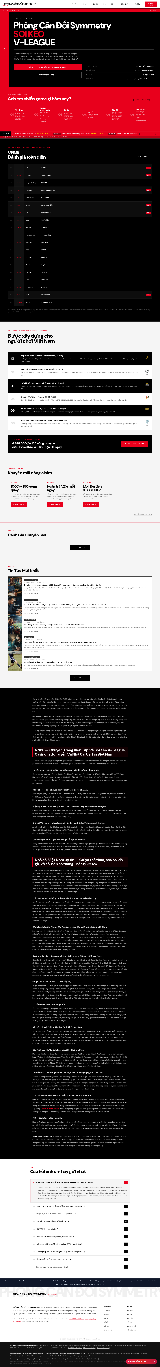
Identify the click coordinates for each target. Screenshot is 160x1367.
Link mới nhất (131, 1326)
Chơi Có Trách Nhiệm (50, 1108)
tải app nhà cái (62, 1284)
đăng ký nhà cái (122, 1281)
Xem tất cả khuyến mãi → (143, 514)
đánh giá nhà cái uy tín (95, 1284)
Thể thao (107, 1310)
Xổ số (106, 1322)
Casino (86, 4)
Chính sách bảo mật (28, 1321)
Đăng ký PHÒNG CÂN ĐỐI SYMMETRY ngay (47, 67)
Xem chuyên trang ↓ (47, 75)
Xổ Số (105, 4)
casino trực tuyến (54, 1281)
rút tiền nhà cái (150, 1281)
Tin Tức (137, 4)
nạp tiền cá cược (136, 1281)
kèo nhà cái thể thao (38, 1281)
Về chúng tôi (131, 1330)
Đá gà (106, 1318)
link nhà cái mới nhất (77, 1284)
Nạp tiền (130, 1314)
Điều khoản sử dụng (42, 1321)
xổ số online (78, 1281)
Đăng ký (130, 1310)
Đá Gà (95, 4)
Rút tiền (130, 1318)
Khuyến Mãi (125, 4)
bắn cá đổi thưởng (92, 1281)
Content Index (10, 1281)
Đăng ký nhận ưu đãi (134, 444)
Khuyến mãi (108, 1330)
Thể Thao (75, 4)
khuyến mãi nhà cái (107, 1281)
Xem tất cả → (80, 547)
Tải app (129, 1322)
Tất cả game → (143, 156)
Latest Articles (23, 1281)
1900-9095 (56, 1359)
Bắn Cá (114, 4)
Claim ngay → (18, 504)
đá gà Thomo (68, 1281)
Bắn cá (106, 1326)
